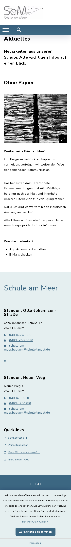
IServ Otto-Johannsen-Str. (24, 452)
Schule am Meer (31, 288)
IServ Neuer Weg (18, 459)
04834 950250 (20, 403)
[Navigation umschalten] (6, 29)
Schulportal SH (17, 438)
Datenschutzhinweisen (35, 521)
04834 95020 (19, 398)
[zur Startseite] (23, 12)
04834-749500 (20, 335)
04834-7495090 (21, 340)
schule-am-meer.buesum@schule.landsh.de (27, 348)
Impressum (36, 543)
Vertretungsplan (18, 445)
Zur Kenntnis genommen (35, 532)
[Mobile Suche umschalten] (19, 30)
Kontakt (35, 484)
